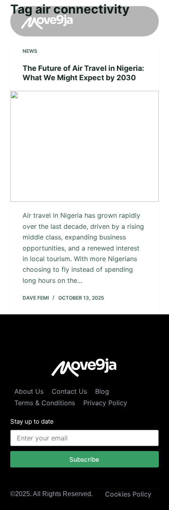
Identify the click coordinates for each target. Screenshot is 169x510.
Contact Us (69, 391)
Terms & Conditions (44, 403)
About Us (28, 391)
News (30, 51)
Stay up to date (32, 421)
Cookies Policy (128, 494)
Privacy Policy (105, 403)
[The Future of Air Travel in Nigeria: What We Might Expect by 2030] (84, 146)
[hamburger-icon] (139, 21)
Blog (102, 391)
